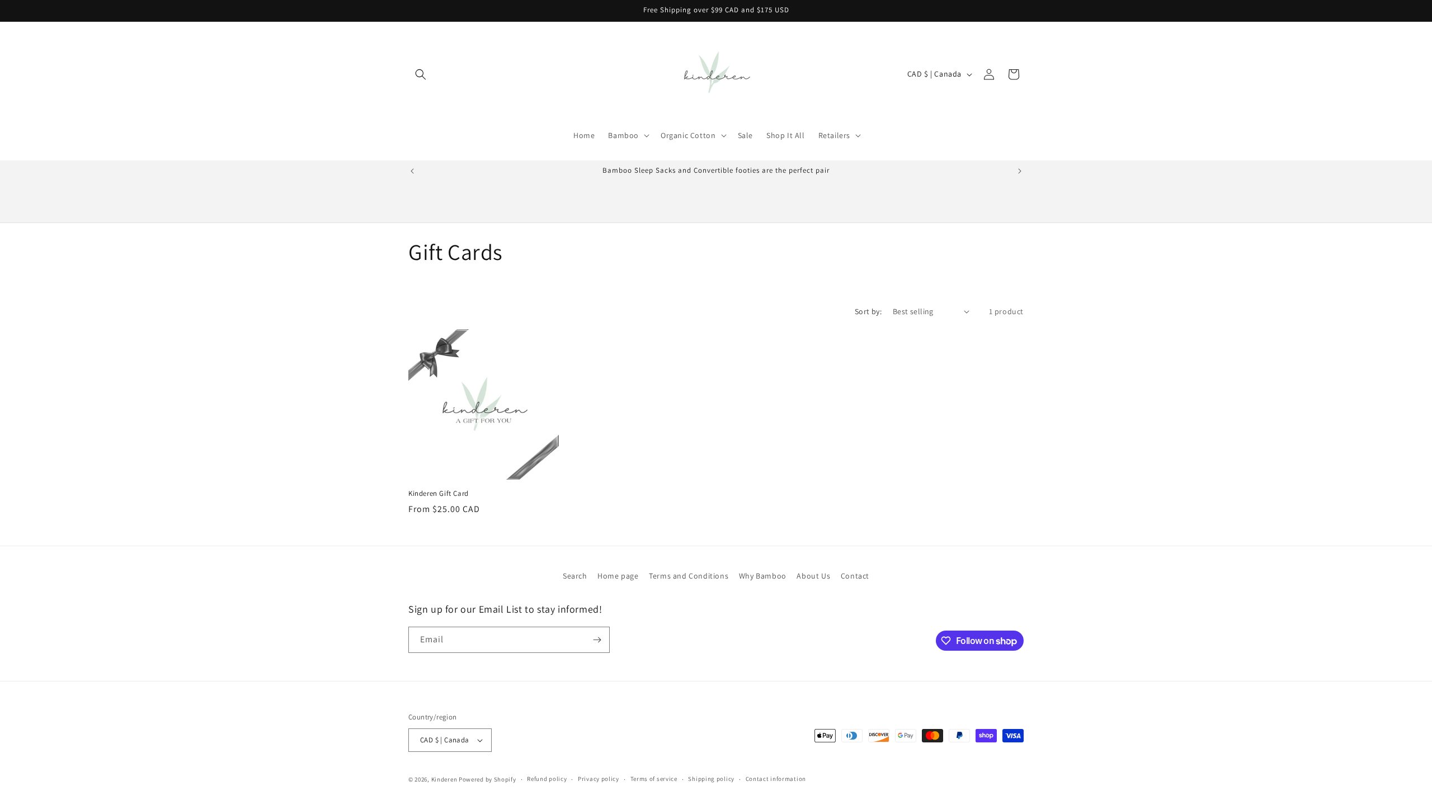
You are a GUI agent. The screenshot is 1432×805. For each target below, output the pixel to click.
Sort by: (868, 311)
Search (575, 576)
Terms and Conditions (688, 576)
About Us (813, 576)
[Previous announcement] (412, 171)
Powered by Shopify (487, 779)
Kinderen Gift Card (438, 493)
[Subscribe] (597, 640)
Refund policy (547, 779)
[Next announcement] (1019, 171)
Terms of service (653, 779)
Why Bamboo (762, 576)
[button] (420, 74)
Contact (855, 576)
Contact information (776, 779)
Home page (617, 576)
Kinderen (444, 779)
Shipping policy (711, 779)
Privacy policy (598, 779)
